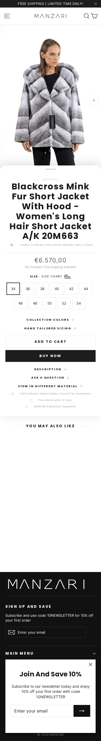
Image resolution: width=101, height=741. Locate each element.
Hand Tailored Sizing (48, 328)
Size (47, 276)
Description (47, 369)
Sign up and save (28, 606)
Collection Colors (47, 319)
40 (57, 289)
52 (64, 303)
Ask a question (48, 377)
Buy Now (50, 355)
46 (20, 303)
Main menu (19, 653)
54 (78, 303)
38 (42, 289)
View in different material (47, 386)
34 (13, 289)
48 (35, 303)
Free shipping (53, 267)
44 (86, 289)
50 (49, 303)
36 (28, 289)
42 (71, 289)
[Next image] (94, 100)
